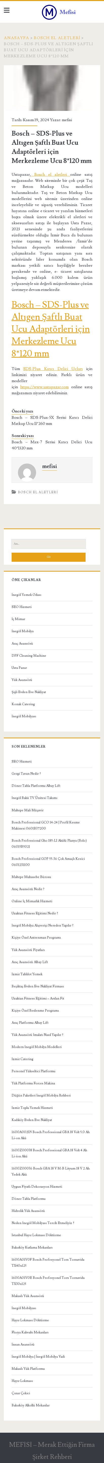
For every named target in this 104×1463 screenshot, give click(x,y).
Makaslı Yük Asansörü (28, 1296)
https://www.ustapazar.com (44, 386)
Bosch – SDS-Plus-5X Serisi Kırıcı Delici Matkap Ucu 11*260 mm (52, 420)
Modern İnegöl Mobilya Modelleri (37, 1047)
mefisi (67, 120)
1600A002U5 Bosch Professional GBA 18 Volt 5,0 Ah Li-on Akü (51, 1135)
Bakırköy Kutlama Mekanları (32, 1248)
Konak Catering (23, 704)
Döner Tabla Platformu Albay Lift (36, 786)
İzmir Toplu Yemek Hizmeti (32, 1108)
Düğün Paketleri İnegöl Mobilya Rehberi (41, 1095)
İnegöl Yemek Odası (26, 595)
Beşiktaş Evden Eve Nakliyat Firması (38, 986)
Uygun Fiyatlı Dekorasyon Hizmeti (37, 1187)
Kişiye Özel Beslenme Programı (35, 1011)
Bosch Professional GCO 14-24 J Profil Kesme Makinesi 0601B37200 (46, 825)
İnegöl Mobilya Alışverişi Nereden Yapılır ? (42, 925)
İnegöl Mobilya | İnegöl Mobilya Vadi (38, 1357)
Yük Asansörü (22, 680)
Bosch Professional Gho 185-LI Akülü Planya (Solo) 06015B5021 (49, 844)
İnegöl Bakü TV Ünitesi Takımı (34, 798)
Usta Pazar (19, 668)
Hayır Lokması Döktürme (30, 1320)
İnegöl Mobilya (23, 631)
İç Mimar (18, 619)
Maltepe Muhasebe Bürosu (31, 877)
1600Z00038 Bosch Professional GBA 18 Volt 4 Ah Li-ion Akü (49, 1153)
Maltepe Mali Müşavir (27, 810)
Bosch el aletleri (50, 174)
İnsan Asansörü (23, 1345)
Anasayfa (16, 37)
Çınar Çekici (21, 1393)
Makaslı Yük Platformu (28, 1369)
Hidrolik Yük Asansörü (28, 1211)
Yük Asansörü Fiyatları (28, 950)
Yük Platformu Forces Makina (33, 1083)
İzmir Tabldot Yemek (27, 974)
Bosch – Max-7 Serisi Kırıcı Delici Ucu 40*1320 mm (52, 445)
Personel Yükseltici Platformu (33, 1071)
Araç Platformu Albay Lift (30, 1023)
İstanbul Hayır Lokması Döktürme (36, 1235)
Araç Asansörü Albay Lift (30, 962)
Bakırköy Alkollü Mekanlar (30, 1405)
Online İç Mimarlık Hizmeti (32, 901)
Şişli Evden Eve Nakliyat (29, 692)
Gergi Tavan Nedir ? (26, 774)
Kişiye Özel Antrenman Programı (36, 938)
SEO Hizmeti (22, 607)
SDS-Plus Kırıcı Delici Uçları (53, 368)
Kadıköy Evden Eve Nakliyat (32, 1120)
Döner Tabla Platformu (28, 1199)
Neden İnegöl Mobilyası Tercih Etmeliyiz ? (43, 1223)
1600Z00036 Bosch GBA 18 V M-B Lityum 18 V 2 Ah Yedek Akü (51, 1171)
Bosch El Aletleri (57, 37)
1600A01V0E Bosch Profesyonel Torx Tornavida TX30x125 (48, 1281)
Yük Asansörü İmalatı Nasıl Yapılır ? (37, 1035)
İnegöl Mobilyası (24, 716)
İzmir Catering (22, 1059)
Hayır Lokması (22, 1381)
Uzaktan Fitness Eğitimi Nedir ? (35, 913)
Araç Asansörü (22, 644)
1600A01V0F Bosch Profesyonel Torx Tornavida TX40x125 (48, 1263)
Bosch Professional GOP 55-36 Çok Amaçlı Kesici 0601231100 (48, 862)
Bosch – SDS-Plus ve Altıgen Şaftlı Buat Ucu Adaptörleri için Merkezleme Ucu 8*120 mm (51, 329)
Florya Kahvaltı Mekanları (30, 1332)
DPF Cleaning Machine (29, 656)
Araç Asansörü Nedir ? (28, 889)
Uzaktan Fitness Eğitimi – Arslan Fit (38, 998)
